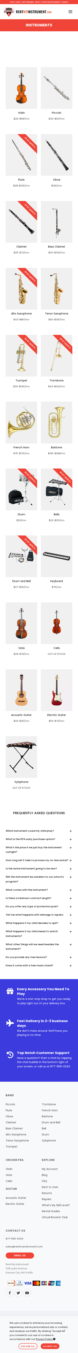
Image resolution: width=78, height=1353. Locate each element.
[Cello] (56, 623)
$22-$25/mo (57, 520)
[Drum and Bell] (21, 556)
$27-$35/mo (21, 587)
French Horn (21, 447)
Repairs (46, 1199)
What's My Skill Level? (56, 1205)
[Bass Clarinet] (56, 222)
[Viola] (21, 623)
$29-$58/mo (21, 118)
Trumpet (21, 380)
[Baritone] (56, 422)
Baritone (56, 447)
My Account (50, 1169)
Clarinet (21, 247)
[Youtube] (27, 1293)
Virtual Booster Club (55, 1217)
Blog (44, 1175)
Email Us (20, 1255)
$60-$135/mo (56, 319)
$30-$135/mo (21, 386)
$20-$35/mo (21, 721)
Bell (44, 1128)
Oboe (56, 180)
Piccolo (56, 113)
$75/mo (57, 587)
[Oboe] (56, 155)
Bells (56, 514)
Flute (21, 180)
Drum (21, 514)
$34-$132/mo (56, 386)
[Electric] (56, 690)
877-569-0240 (60, 1066)
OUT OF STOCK (57, 654)
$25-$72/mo (21, 252)
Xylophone (21, 782)
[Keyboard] (56, 556)
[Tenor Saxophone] (56, 289)
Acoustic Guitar (21, 715)
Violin (21, 113)
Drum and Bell (21, 581)
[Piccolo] (56, 88)
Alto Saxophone (21, 313)
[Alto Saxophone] (21, 289)
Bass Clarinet (56, 247)
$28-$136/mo (21, 185)
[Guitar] (21, 690)
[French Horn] (21, 422)
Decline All (28, 1346)
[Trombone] (56, 356)
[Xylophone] (21, 757)
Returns (47, 1193)
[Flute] (21, 155)
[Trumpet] (21, 356)
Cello (56, 648)
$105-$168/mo (56, 453)
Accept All (50, 1346)
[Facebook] (10, 1293)
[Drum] (21, 489)
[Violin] (21, 88)
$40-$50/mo (57, 118)
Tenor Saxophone (56, 313)
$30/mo (21, 520)
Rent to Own (50, 1187)
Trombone (57, 380)
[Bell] (56, 489)
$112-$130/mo (56, 252)
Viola (21, 648)
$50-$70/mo (56, 721)
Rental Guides (51, 1211)
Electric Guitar (56, 715)
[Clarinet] (21, 222)
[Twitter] (18, 1293)
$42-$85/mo (21, 319)
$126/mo (56, 185)
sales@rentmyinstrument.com (24, 1246)
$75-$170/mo (21, 453)
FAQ (44, 1181)
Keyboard (56, 581)
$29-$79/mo (21, 654)
